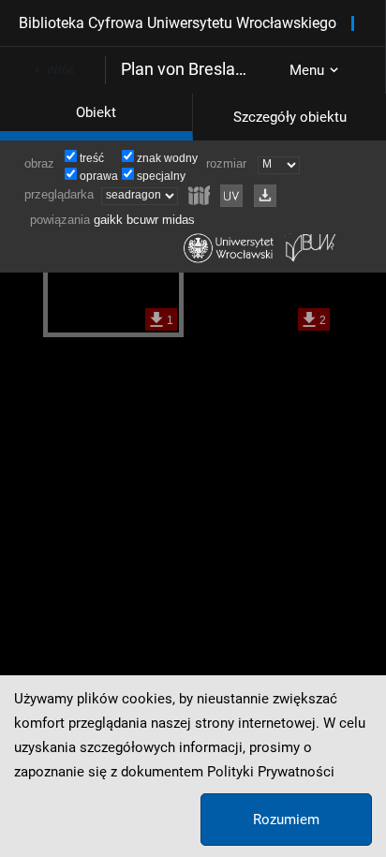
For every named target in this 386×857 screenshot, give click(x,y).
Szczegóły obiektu (290, 117)
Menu (307, 70)
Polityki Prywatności (270, 771)
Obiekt (96, 112)
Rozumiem (286, 819)
